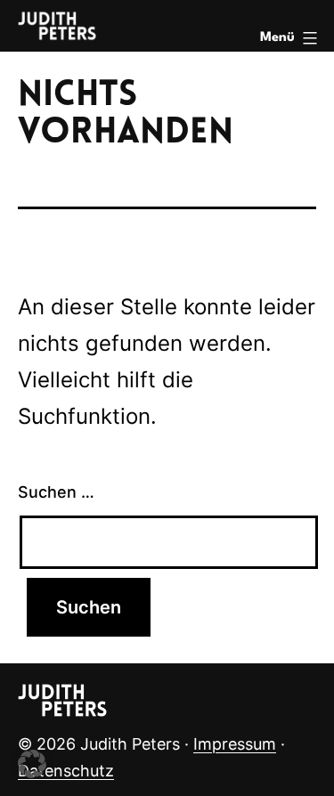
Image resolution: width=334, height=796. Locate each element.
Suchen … (56, 492)
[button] (32, 764)
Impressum (234, 744)
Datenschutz (66, 770)
